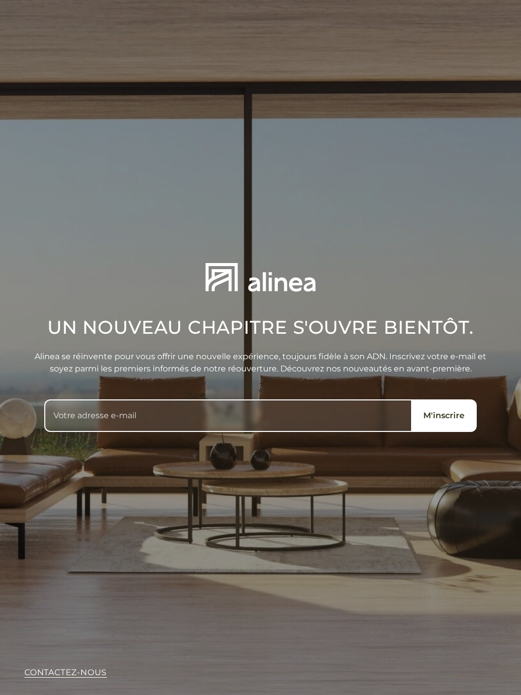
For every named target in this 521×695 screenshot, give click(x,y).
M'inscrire (444, 415)
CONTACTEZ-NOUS (65, 672)
